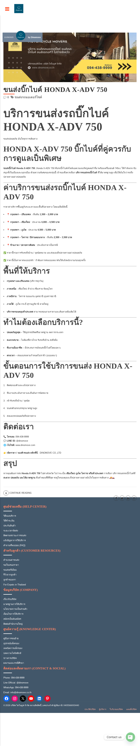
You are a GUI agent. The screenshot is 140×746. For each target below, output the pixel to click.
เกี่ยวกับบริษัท (9, 599)
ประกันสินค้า (9, 525)
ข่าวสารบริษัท (10, 658)
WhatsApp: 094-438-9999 (15, 687)
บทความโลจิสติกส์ (12, 653)
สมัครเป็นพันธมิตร (12, 619)
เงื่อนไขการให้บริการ (13, 614)
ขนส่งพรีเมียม (10, 570)
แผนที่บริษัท (131, 709)
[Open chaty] (130, 737)
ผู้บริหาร (102, 709)
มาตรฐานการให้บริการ (14, 604)
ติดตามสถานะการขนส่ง (14, 535)
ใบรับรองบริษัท (116, 709)
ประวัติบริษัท (90, 709)
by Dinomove (34, 37)
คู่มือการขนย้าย (11, 638)
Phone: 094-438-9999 (13, 677)
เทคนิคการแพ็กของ (12, 648)
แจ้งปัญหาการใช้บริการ (14, 540)
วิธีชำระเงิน (8, 520)
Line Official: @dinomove (15, 682)
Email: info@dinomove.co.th (17, 692)
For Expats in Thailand (14, 584)
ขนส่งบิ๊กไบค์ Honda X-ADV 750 (55, 89)
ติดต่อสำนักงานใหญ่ (13, 624)
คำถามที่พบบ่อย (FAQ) (14, 545)
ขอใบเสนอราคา (11, 565)
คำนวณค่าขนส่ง (11, 560)
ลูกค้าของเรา (9, 579)
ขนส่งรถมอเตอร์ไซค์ (28, 97)
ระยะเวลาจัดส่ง (10, 530)
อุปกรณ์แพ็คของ (11, 643)
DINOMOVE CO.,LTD (50, 453)
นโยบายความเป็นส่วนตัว (15, 609)
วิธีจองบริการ (9, 516)
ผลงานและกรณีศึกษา (13, 663)
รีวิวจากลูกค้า (9, 574)
